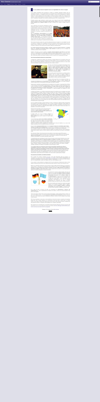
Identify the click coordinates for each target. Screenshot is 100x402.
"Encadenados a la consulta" (50, 157)
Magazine (9, 4)
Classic (2, 4)
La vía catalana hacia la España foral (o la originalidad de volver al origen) (50, 9)
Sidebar (15, 4)
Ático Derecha (56, 209)
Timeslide (23, 4)
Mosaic (12, 4)
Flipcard (5, 4)
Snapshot (19, 4)
